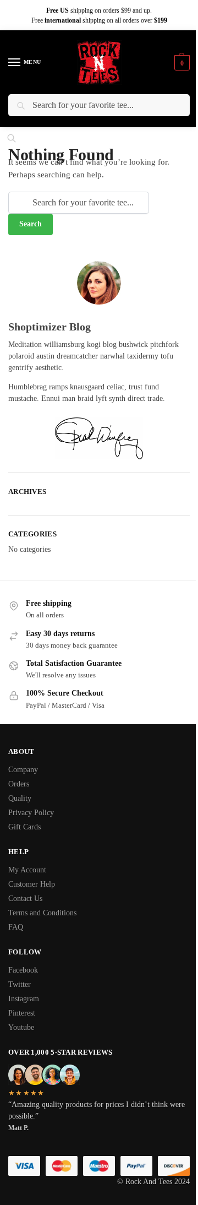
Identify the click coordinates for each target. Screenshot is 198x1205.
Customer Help (31, 884)
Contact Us (25, 898)
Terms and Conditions (42, 913)
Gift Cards (24, 827)
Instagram (23, 999)
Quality (19, 798)
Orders (18, 784)
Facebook (23, 970)
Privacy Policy (31, 812)
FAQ (15, 927)
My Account (27, 870)
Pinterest (21, 1013)
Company (23, 770)
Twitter (19, 984)
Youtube (21, 1027)
